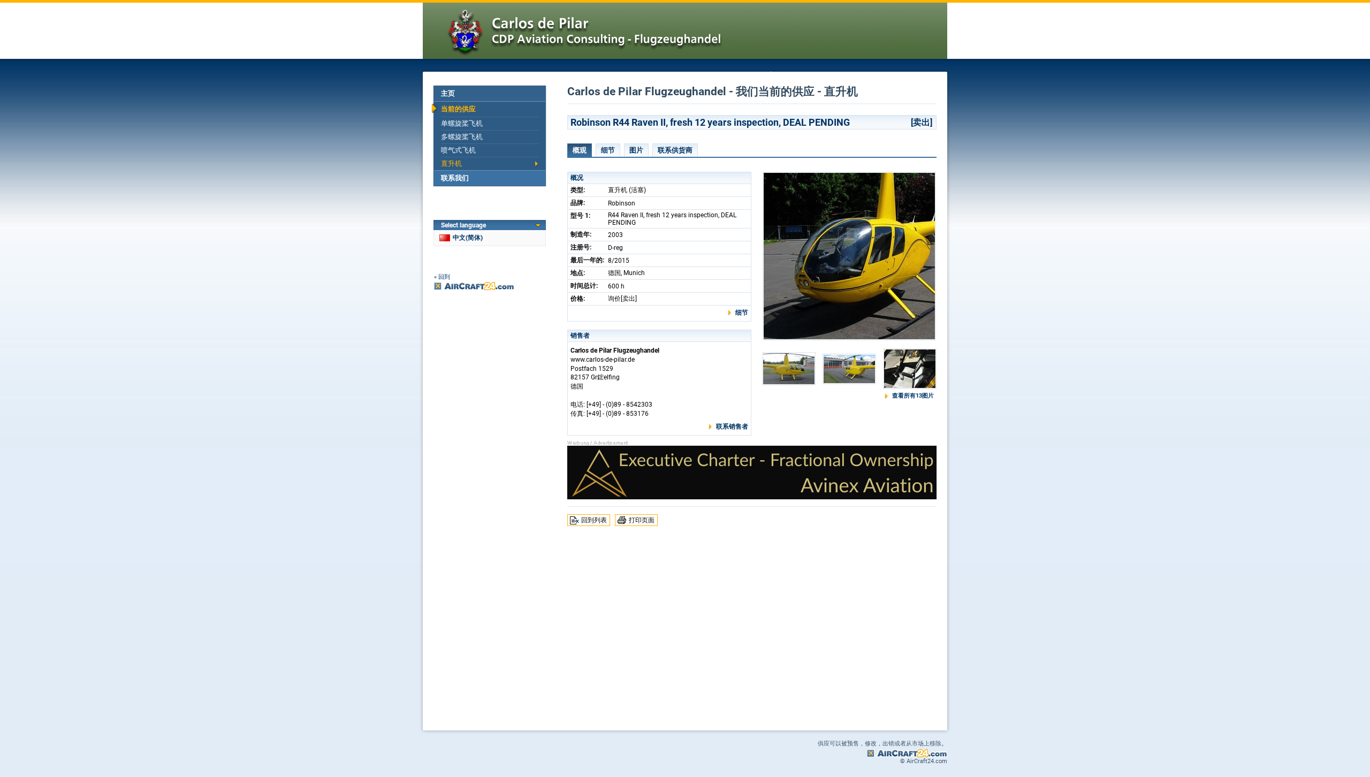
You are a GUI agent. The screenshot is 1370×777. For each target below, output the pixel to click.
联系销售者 (732, 426)
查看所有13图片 (913, 395)
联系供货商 (675, 150)
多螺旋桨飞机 (462, 137)
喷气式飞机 (458, 150)
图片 (636, 150)
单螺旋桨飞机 (462, 123)
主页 (448, 93)
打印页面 (641, 520)
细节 (608, 150)
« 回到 (442, 276)
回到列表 (594, 520)
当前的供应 (458, 109)
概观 (580, 150)
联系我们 (455, 178)
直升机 (451, 163)
